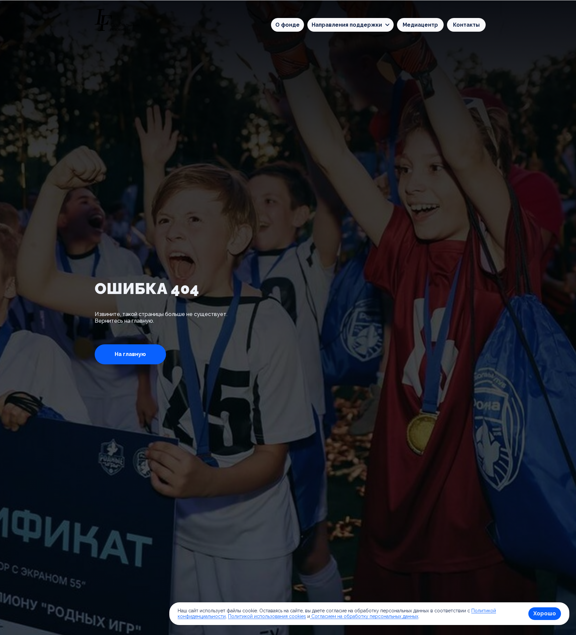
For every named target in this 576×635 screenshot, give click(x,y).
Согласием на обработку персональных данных (364, 616)
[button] (350, 25)
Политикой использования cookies (267, 616)
